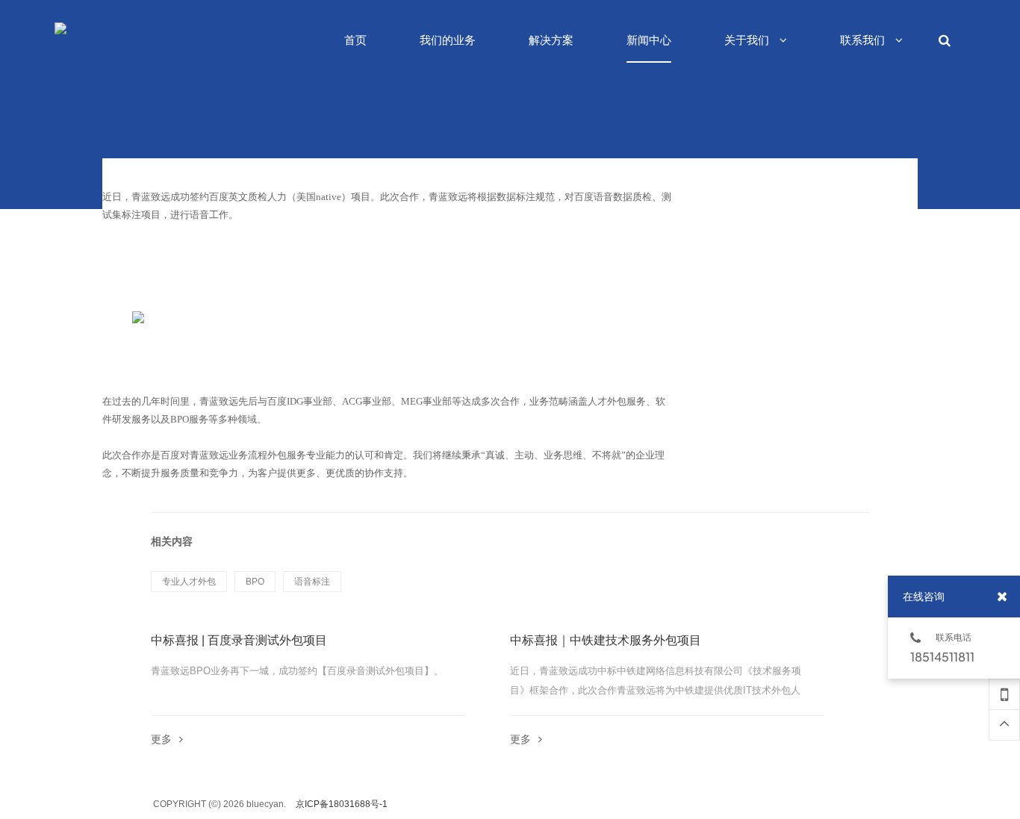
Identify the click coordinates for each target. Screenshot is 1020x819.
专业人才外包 (189, 581)
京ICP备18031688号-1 (342, 804)
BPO (255, 581)
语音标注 (312, 581)
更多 (161, 739)
